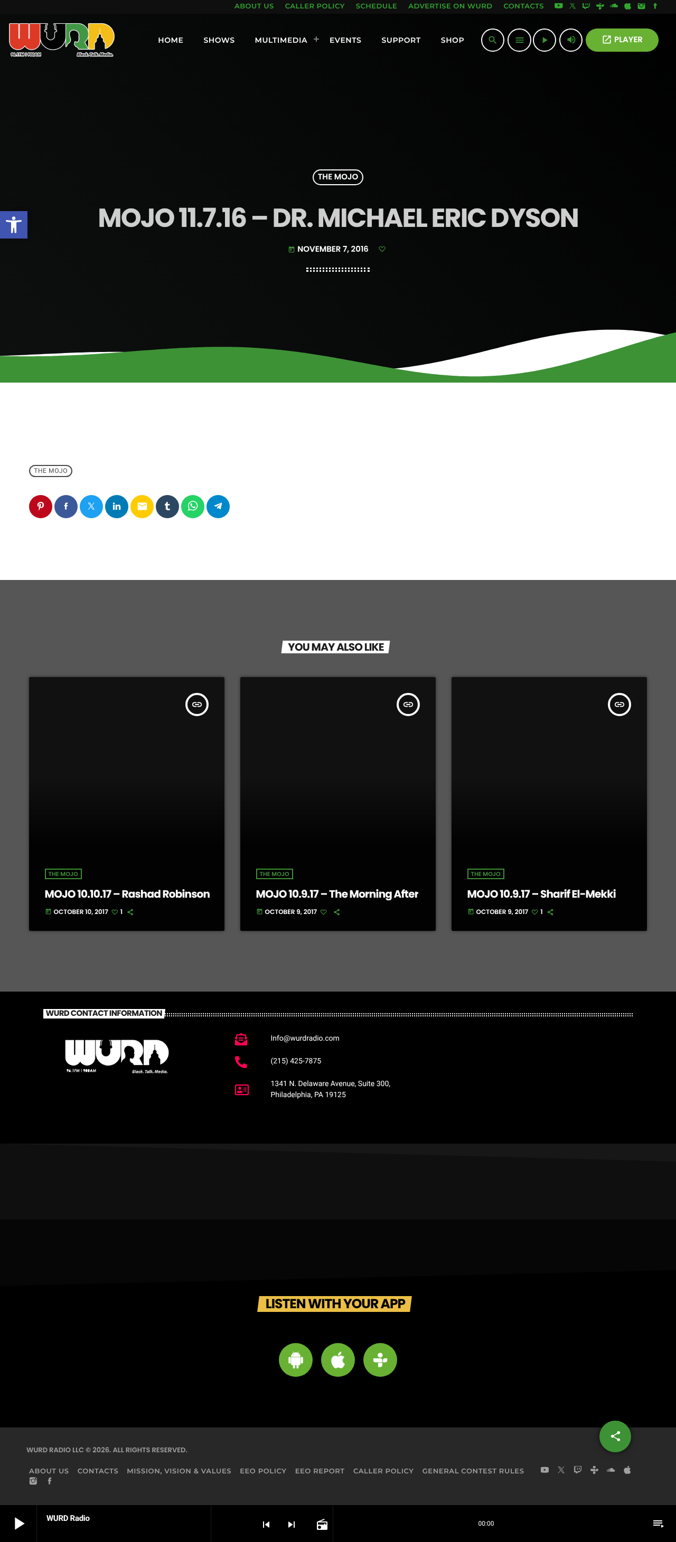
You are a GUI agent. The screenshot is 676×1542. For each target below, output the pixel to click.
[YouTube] (559, 7)
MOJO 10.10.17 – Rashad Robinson (127, 894)
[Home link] (62, 40)
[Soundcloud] (614, 7)
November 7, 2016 (329, 249)
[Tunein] (600, 7)
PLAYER (622, 39)
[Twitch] (586, 7)
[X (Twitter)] (572, 7)
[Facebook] (655, 7)
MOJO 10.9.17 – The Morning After (337, 894)
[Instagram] (641, 7)
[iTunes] (628, 7)
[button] (13, 225)
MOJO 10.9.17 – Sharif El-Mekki (541, 894)
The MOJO (338, 177)
